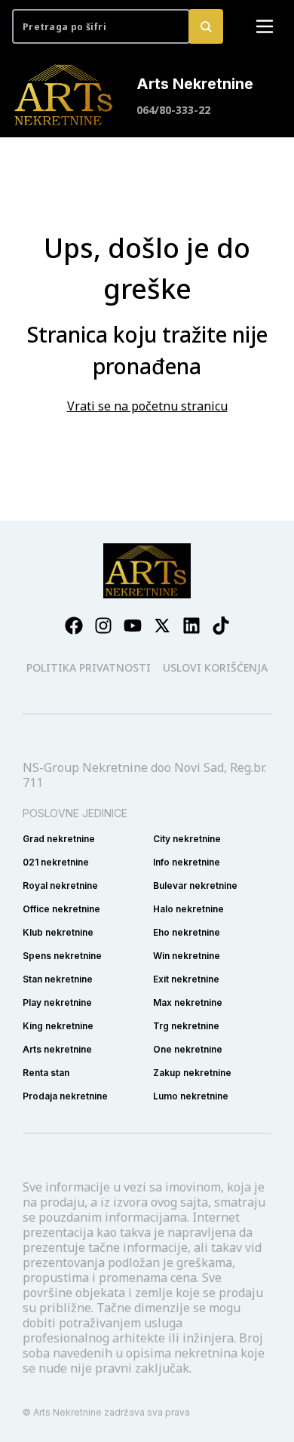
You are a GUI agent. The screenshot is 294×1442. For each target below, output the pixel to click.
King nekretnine (58, 1026)
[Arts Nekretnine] (65, 95)
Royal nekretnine (60, 885)
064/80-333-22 (173, 110)
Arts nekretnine (57, 1049)
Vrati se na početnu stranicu (147, 406)
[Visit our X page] (162, 625)
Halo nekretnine (188, 909)
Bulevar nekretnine (195, 885)
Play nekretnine (57, 1002)
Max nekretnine (187, 1002)
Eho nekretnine (186, 932)
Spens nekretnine (62, 955)
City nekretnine (187, 838)
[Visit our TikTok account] (221, 625)
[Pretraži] (205, 26)
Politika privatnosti (88, 667)
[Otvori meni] (264, 26)
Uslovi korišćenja (215, 667)
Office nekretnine (61, 909)
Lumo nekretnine (190, 1096)
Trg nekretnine (186, 1026)
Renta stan (46, 1072)
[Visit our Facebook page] (74, 625)
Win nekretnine (186, 955)
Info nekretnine (186, 862)
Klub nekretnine (58, 932)
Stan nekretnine (58, 979)
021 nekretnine (56, 862)
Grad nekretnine (59, 838)
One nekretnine (187, 1049)
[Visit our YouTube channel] (133, 625)
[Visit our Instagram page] (103, 625)
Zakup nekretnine (192, 1072)
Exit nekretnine (186, 979)
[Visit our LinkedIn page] (191, 625)
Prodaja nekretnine (65, 1096)
